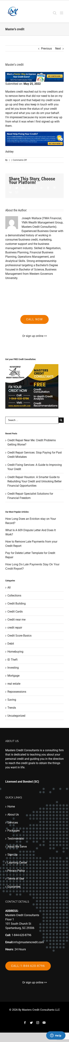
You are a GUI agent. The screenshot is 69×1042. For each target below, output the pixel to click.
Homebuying (15, 651)
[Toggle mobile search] (54, 13)
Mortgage (13, 675)
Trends (11, 707)
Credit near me (16, 619)
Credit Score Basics (19, 635)
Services (12, 822)
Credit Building (16, 603)
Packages (13, 830)
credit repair (14, 627)
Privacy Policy (16, 870)
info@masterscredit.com (28, 942)
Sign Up (12, 854)
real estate (13, 683)
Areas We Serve (17, 846)
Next (58, 48)
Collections (14, 595)
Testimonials (15, 838)
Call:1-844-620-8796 (28, 966)
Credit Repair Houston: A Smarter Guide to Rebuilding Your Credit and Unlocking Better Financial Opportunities (34, 481)
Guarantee (13, 886)
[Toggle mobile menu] (62, 13)
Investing (13, 667)
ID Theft (12, 659)
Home (11, 806)
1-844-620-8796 (21, 935)
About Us (13, 814)
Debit (10, 643)
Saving (11, 699)
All (9, 587)
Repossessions (16, 691)
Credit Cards (15, 611)
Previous (46, 48)
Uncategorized (16, 715)
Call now (34, 319)
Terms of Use (15, 878)
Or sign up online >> (34, 336)
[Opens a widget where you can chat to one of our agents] (55, 1035)
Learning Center (17, 862)
